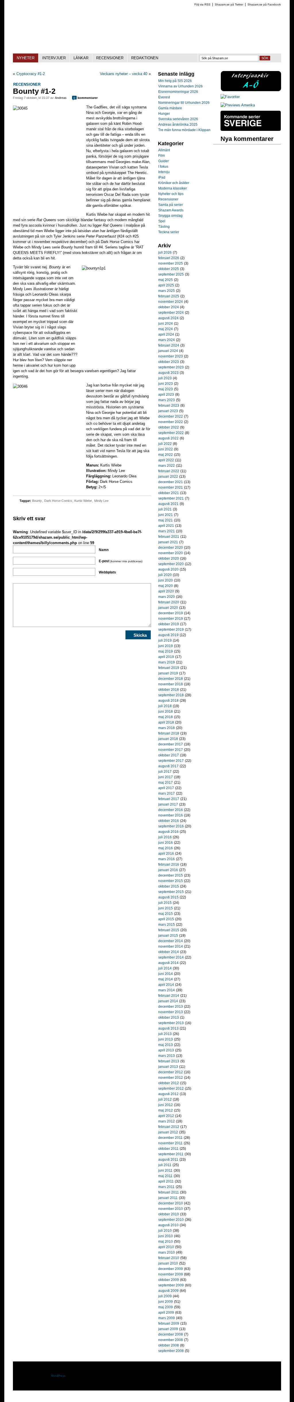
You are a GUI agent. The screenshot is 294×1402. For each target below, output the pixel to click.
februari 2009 (168, 1323)
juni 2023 (165, 384)
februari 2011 (168, 1192)
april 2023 (166, 395)
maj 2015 (165, 914)
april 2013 (166, 1050)
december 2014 (170, 941)
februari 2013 (168, 1061)
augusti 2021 (168, 504)
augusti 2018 (168, 701)
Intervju (164, 172)
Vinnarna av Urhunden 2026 (180, 86)
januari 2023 (168, 411)
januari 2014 (168, 1001)
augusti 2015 (168, 897)
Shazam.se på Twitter (229, 4)
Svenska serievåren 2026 (178, 119)
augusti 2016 (168, 832)
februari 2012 (168, 1127)
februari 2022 (168, 471)
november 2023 (170, 356)
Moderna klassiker (172, 188)
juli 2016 (165, 837)
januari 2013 (168, 1067)
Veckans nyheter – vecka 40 (123, 74)
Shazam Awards (170, 210)
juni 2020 (165, 580)
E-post (120, 561)
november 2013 (170, 1012)
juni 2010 (165, 1236)
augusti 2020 (168, 569)
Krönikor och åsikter (173, 183)
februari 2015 (168, 930)
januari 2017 (168, 804)
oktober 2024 (168, 307)
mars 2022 (166, 466)
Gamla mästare (170, 108)
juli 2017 (165, 772)
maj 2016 (165, 848)
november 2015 (170, 881)
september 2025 (171, 274)
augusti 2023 (168, 373)
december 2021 (170, 482)
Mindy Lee (101, 500)
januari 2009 (168, 1329)
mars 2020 (166, 597)
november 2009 (170, 1274)
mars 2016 (166, 859)
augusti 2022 (168, 438)
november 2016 (170, 815)
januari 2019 (168, 673)
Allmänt (164, 150)
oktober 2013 (168, 1017)
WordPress (58, 1375)
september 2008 (171, 1351)
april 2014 (166, 985)
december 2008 (170, 1334)
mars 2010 (166, 1252)
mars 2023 (166, 400)
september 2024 (171, 313)
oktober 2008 (168, 1345)
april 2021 (166, 526)
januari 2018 (168, 739)
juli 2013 (165, 1034)
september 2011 (170, 1154)
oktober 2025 (168, 269)
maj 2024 (165, 329)
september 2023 (171, 367)
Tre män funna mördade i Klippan (184, 130)
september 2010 (171, 1220)
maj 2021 (165, 520)
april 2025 (166, 285)
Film (161, 156)
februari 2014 (168, 996)
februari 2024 (168, 345)
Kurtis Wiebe (83, 500)
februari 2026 (168, 258)
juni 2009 (165, 1302)
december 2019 (170, 613)
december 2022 (170, 416)
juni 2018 (165, 711)
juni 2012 (165, 1105)
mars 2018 (166, 728)
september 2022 (171, 433)
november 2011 (170, 1143)
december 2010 (170, 1203)
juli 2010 (165, 1231)
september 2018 (171, 695)
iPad (161, 177)
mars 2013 (166, 1056)
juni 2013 (165, 1039)
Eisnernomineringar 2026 (178, 92)
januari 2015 (168, 936)
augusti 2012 (168, 1094)
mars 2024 (166, 340)
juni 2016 (165, 843)
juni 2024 (165, 324)
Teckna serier (168, 232)
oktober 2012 (168, 1083)
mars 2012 (166, 1121)
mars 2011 (166, 1187)
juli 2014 (165, 968)
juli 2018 (165, 706)
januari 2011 (168, 1198)
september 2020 (171, 564)
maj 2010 (165, 1242)
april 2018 (166, 722)
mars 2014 (166, 990)
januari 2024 (168, 351)
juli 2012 (165, 1099)
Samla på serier (170, 205)
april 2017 (166, 788)
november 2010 (170, 1209)
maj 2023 (165, 389)
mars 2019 (166, 662)
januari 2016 (168, 870)
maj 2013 (165, 1045)
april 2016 (166, 854)
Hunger (164, 114)
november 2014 (170, 946)
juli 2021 (165, 509)
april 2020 (166, 591)
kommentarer (86, 98)
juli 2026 (165, 252)
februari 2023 (168, 405)
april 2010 (166, 1247)
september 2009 (171, 1285)
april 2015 (166, 919)
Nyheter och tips (170, 194)
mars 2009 (166, 1318)
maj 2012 (165, 1110)
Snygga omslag (170, 216)
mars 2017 (166, 793)
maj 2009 (165, 1307)
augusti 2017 (168, 766)
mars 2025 (166, 291)
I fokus (163, 167)
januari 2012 (168, 1132)
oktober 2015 (168, 886)
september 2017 (171, 761)
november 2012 (170, 1078)
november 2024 (170, 302)
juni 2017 (165, 777)
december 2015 (170, 875)
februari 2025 (168, 296)
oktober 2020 (168, 558)
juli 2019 (165, 640)
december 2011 (170, 1138)
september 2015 (171, 892)
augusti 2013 (168, 1028)
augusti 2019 (168, 635)
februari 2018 (168, 733)
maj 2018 (165, 717)
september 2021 (171, 498)
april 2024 (166, 334)
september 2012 (171, 1089)
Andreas (61, 98)
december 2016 (170, 810)
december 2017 (170, 744)
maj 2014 (165, 979)
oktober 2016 (168, 821)
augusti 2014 (168, 963)
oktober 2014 (168, 952)
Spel (161, 221)
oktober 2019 (168, 624)
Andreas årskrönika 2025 (178, 125)
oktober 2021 (168, 493)
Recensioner (26, 84)
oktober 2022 (168, 427)
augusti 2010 (168, 1225)
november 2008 (170, 1340)
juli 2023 (165, 378)
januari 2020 (168, 608)
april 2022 (166, 460)
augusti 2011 (168, 1160)
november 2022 (170, 422)
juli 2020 (165, 575)
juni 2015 (165, 908)
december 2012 (170, 1072)
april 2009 (166, 1313)
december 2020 (170, 548)
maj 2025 (165, 280)
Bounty (37, 500)
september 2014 (171, 957)
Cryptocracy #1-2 (30, 74)
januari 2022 (168, 477)
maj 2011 (165, 1176)
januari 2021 (168, 542)
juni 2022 (165, 449)
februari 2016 (168, 864)
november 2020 (170, 553)
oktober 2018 (168, 690)
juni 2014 (165, 974)
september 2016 (171, 826)
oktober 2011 (168, 1149)
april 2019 (166, 657)
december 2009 (170, 1269)
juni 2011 (165, 1170)
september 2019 (171, 630)
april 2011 (166, 1181)
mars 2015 (166, 925)
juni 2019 (165, 646)
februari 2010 (168, 1258)
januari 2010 (168, 1263)
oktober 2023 (168, 362)
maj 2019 (165, 651)
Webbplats (107, 572)
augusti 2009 (168, 1291)
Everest (164, 97)
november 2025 (170, 263)
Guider (163, 161)
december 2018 (170, 679)
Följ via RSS (202, 4)
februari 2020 (168, 602)
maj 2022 (165, 455)
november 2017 (170, 750)
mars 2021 (166, 531)
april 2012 (166, 1116)
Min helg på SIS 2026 (175, 81)
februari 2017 (168, 799)
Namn (104, 550)
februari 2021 (168, 537)
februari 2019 (168, 668)
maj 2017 (165, 783)
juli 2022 (165, 444)
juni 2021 (165, 515)
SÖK (265, 58)
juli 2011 (164, 1165)
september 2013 (171, 1023)
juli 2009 (165, 1296)
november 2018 (170, 684)
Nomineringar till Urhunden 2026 (184, 103)
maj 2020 (165, 586)
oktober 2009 (168, 1280)
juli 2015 (165, 903)
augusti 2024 (168, 318)
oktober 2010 (168, 1214)
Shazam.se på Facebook (264, 4)
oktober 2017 (168, 755)
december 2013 (170, 1007)
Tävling (164, 227)
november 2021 (170, 487)
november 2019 (170, 619)
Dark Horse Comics (58, 500)
